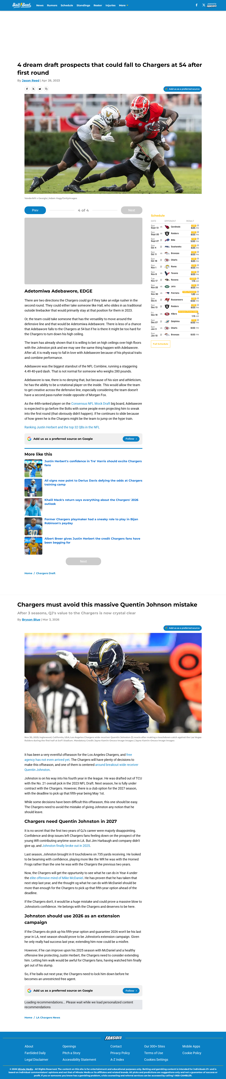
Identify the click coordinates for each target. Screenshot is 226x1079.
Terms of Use (153, 1053)
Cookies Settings (156, 1059)
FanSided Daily (35, 1053)
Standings (83, 5)
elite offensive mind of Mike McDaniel (56, 878)
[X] (203, 5)
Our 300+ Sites (154, 1046)
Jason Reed (30, 80)
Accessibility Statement (79, 1059)
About (29, 1046)
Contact (116, 1046)
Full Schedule (160, 344)
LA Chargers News (48, 1017)
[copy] (46, 88)
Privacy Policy (120, 1053)
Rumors (52, 5)
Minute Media (25, 1069)
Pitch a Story (71, 1053)
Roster (98, 5)
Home (28, 573)
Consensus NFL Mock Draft (90, 403)
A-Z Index (117, 1059)
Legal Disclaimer (36, 1059)
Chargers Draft (45, 573)
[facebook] (196, 5)
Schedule (67, 5)
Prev (35, 210)
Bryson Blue (31, 619)
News (39, 5)
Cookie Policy (191, 1053)
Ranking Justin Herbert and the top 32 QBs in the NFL (62, 427)
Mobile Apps (191, 1046)
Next (131, 210)
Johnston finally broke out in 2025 (66, 846)
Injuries (110, 5)
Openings (69, 1046)
